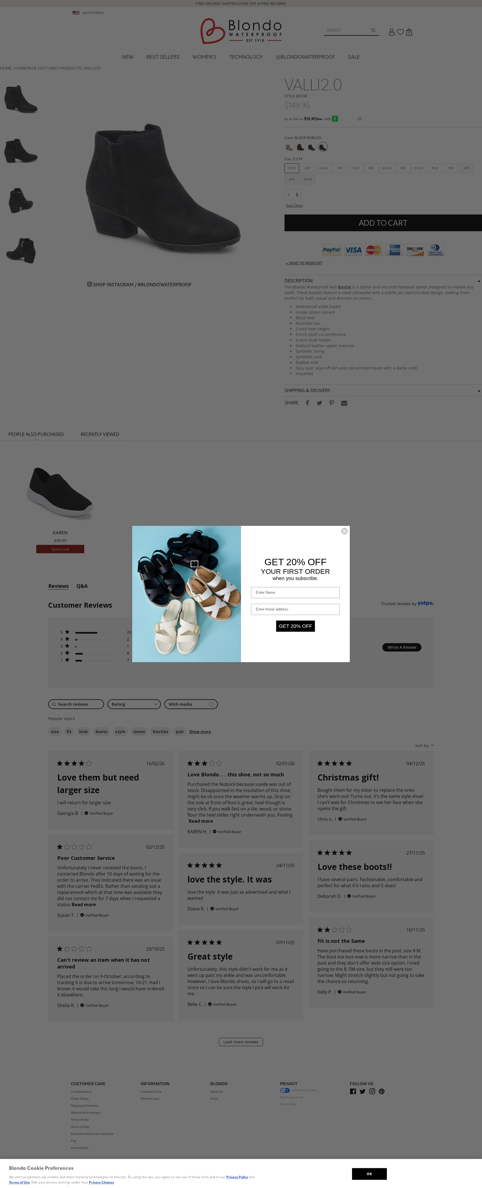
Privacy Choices (101, 1182)
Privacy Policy (237, 1177)
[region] (241, 1173)
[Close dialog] (344, 531)
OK (369, 1174)
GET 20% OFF (295, 626)
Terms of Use (19, 1182)
